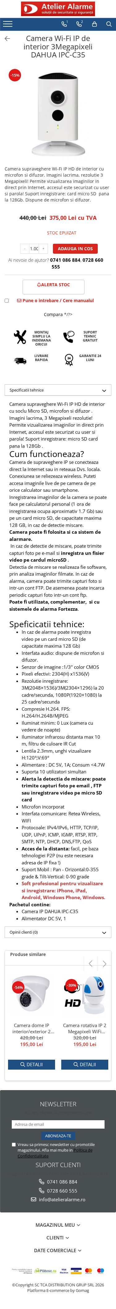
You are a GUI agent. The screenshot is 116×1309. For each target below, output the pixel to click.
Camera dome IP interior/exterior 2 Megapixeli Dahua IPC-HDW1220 (31, 1028)
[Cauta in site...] (109, 24)
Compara (53, 314)
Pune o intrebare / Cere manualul (57, 300)
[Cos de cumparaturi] (94, 24)
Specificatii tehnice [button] (27, 390)
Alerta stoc (55, 285)
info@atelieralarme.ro (61, 1199)
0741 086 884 (61, 1182)
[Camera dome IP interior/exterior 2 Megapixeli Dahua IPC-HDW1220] (31, 995)
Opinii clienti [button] (24, 932)
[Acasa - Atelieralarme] (58, 9)
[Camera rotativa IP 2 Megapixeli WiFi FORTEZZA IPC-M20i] (84, 995)
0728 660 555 (61, 1191)
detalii (35, 1064)
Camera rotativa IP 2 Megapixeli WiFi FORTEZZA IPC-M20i (84, 1028)
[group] (58, 114)
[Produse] (8, 25)
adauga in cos (75, 248)
